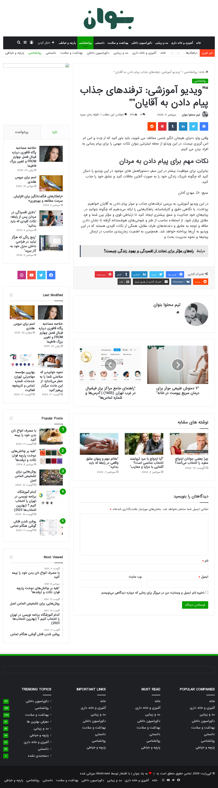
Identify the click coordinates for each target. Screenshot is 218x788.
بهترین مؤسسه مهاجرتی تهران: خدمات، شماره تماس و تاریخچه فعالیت (23, 381)
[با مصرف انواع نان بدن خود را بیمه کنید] (51, 437)
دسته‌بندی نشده (38, 756)
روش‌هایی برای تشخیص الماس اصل (25, 476)
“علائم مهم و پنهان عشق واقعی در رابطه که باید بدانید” (102, 462)
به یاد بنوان (140, 773)
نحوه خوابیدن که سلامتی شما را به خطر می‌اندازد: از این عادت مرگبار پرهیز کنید (51, 381)
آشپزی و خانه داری (182, 42)
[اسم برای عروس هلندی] (51, 183)
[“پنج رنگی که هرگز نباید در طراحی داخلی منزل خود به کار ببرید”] (51, 243)
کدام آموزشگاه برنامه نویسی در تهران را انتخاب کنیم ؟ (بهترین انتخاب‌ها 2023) (25, 501)
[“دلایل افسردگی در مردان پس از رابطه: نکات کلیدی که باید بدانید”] (51, 218)
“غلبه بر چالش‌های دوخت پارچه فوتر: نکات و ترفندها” (23, 456)
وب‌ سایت (135, 576)
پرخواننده (21, 132)
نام (205, 560)
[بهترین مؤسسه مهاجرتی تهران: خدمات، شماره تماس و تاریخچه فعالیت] (22, 361)
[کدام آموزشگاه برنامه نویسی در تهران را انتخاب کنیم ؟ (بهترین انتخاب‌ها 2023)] (51, 498)
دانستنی (100, 42)
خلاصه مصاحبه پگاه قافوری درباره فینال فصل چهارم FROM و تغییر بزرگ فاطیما (23, 156)
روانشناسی (85, 42)
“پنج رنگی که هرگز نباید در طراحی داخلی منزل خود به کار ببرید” (23, 244)
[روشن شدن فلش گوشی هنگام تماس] (51, 527)
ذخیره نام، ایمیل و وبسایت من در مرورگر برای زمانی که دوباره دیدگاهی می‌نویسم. (152, 592)
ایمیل (203, 576)
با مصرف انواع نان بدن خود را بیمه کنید (23, 435)
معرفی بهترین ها (38, 722)
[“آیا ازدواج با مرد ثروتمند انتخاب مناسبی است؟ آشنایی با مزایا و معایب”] (144, 444)
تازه (54, 132)
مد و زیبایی (161, 42)
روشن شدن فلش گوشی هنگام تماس (23, 524)
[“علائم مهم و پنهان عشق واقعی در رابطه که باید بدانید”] (99, 444)
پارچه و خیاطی (67, 42)
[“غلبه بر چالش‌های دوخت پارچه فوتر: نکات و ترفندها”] (51, 457)
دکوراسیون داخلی (141, 42)
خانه (198, 42)
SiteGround (103, 773)
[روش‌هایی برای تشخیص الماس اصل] (51, 477)
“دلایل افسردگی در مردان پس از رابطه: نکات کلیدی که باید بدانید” (23, 219)
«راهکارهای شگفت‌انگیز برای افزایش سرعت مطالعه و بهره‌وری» (38, 198)
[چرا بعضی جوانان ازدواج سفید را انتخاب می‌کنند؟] (189, 444)
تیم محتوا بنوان (191, 115)
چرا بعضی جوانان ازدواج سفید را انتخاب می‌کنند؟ (191, 460)
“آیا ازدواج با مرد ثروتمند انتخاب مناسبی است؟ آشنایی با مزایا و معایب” (146, 462)
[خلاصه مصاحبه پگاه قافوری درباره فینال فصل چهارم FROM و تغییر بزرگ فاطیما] (51, 154)
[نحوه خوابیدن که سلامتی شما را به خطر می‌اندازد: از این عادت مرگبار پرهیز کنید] (50, 361)
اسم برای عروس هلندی (25, 179)
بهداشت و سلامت (118, 42)
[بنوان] (109, 18)
